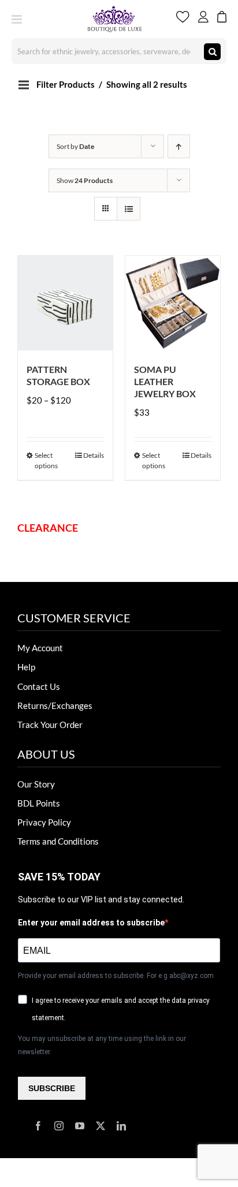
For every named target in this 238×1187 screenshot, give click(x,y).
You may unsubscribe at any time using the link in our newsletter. (102, 1045)
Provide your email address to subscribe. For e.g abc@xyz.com (116, 976)
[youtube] (79, 1125)
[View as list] (128, 208)
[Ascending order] (179, 146)
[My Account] (203, 19)
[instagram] (59, 1125)
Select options (46, 460)
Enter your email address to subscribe (91, 922)
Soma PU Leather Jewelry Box (165, 381)
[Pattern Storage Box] (65, 303)
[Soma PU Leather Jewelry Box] (172, 303)
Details (93, 455)
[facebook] (38, 1125)
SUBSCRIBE (51, 1088)
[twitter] (100, 1125)
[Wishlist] (182, 19)
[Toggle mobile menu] (18, 19)
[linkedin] (121, 1125)
